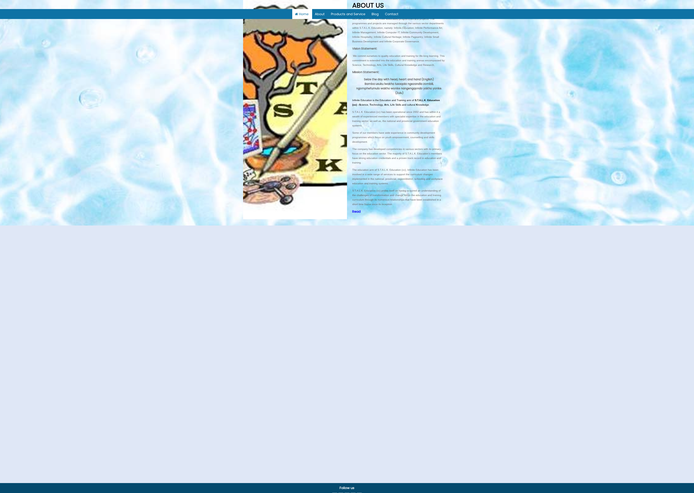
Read (356, 211)
